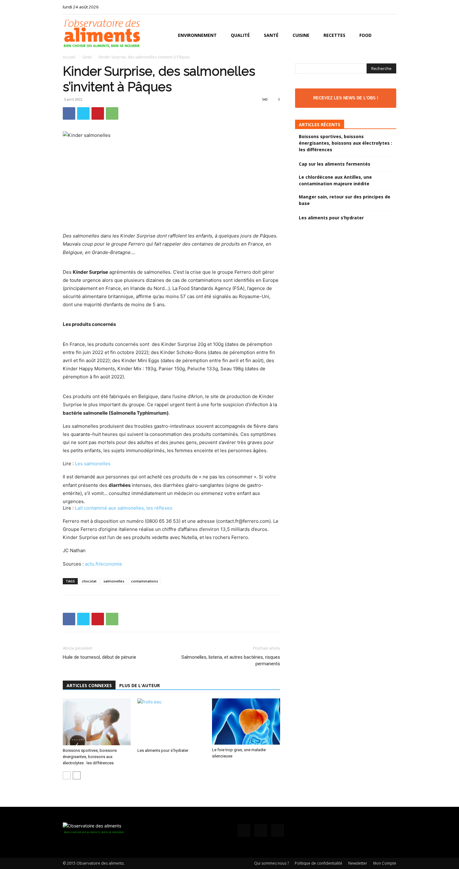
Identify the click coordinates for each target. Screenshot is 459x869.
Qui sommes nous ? (271, 863)
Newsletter (357, 863)
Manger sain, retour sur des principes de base (344, 200)
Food (365, 35)
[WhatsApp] (112, 113)
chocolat (89, 581)
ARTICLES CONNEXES (89, 685)
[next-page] (77, 775)
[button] (388, 36)
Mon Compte (384, 863)
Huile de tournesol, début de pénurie (99, 657)
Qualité (240, 35)
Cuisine (301, 35)
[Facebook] (371, 6)
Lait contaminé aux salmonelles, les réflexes (123, 508)
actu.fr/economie (103, 564)
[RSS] (381, 6)
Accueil (69, 57)
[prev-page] (67, 775)
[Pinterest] (97, 113)
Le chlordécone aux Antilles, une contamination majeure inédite (335, 180)
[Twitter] (391, 6)
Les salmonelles (93, 464)
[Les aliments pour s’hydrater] (171, 721)
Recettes (334, 35)
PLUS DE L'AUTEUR (139, 685)
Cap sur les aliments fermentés (334, 164)
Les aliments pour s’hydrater (162, 750)
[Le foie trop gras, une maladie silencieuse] (246, 721)
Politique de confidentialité (318, 863)
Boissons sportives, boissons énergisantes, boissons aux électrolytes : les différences (90, 756)
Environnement (197, 35)
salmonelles (113, 581)
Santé (271, 35)
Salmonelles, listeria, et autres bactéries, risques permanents (230, 660)
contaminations (144, 581)
